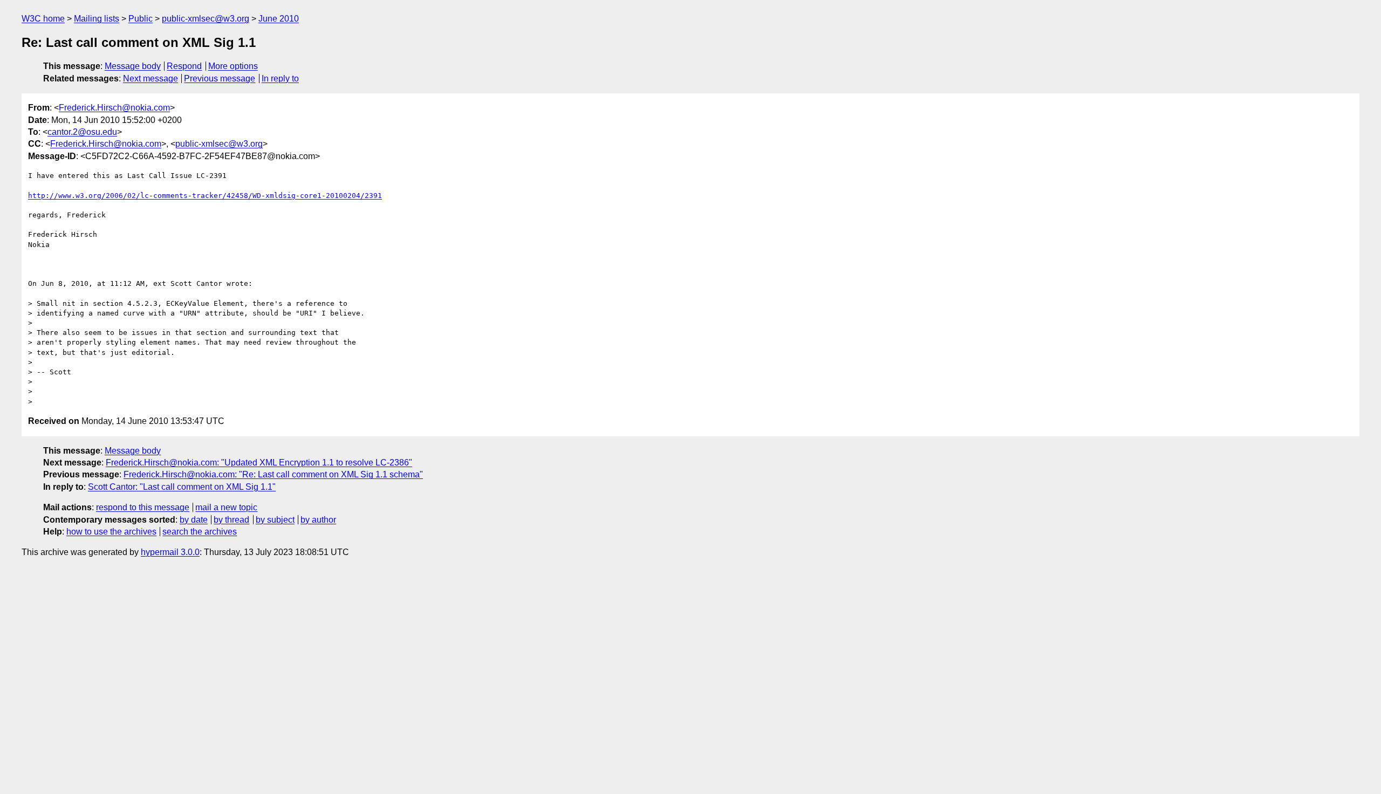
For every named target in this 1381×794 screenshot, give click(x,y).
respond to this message (142, 507)
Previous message (219, 78)
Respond (184, 66)
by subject (275, 519)
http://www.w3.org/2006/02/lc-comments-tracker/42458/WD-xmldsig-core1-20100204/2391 (205, 195)
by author (318, 519)
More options (233, 66)
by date (194, 519)
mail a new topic (226, 507)
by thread (231, 519)
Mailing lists (96, 18)
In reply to (280, 78)
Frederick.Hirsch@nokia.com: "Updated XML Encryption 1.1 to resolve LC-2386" (259, 462)
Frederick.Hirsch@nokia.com (114, 107)
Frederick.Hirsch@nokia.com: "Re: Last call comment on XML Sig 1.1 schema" (273, 474)
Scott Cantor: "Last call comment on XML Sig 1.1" (182, 486)
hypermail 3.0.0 (170, 552)
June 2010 (278, 18)
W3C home (43, 18)
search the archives (199, 531)
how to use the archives (111, 531)
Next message (150, 78)
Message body (133, 66)
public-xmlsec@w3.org (205, 18)
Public (140, 18)
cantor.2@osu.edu (82, 131)
